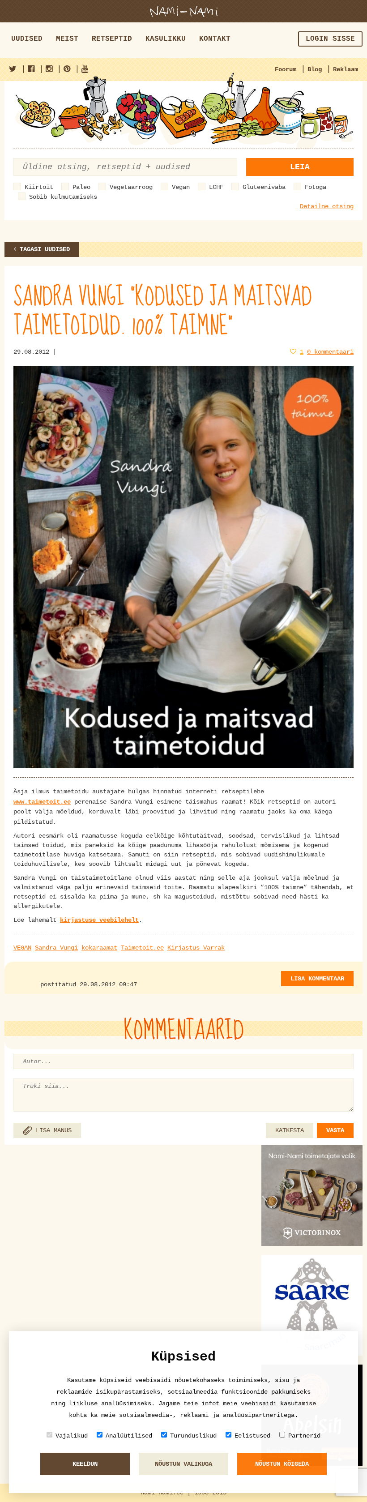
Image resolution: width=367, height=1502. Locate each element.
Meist (67, 39)
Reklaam (345, 69)
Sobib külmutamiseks (63, 197)
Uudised (27, 39)
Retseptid (112, 39)
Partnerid (304, 1435)
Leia (300, 167)
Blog (314, 69)
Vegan (181, 187)
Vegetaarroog (131, 187)
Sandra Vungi (56, 947)
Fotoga (315, 187)
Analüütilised (129, 1435)
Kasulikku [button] (165, 39)
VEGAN (22, 947)
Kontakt (214, 39)
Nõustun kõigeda (282, 1464)
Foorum (285, 69)
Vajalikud (71, 1435)
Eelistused (252, 1435)
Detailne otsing (327, 206)
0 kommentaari (330, 351)
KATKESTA (289, 1130)
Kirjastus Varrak (196, 947)
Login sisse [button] (330, 39)
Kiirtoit (39, 187)
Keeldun (85, 1464)
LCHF (216, 187)
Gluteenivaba (264, 187)
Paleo (81, 187)
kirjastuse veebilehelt (99, 920)
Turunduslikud (193, 1435)
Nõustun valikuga (183, 1464)
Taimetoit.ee (142, 947)
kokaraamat (99, 947)
